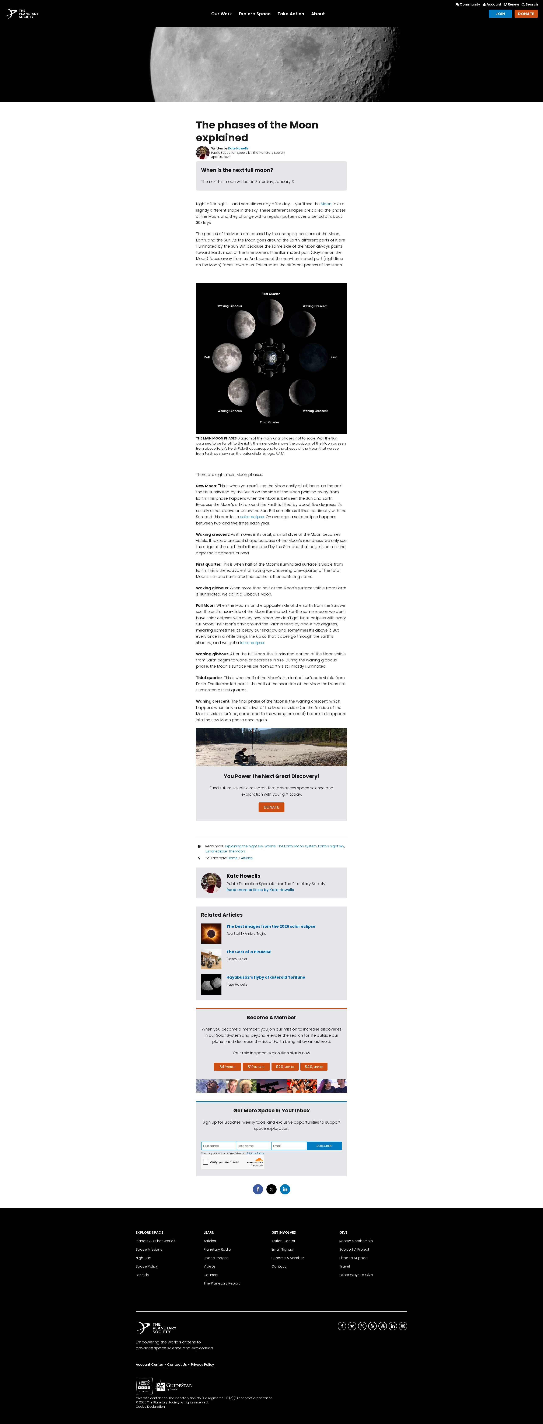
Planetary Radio (217, 1249)
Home (233, 858)
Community (470, 4)
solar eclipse (252, 516)
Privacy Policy (255, 1153)
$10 (256, 1066)
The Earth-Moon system (297, 846)
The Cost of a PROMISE (249, 951)
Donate (526, 13)
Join (500, 13)
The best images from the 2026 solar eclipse (271, 926)
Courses (211, 1274)
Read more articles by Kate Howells (260, 889)
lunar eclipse (252, 642)
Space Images (216, 1257)
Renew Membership (356, 1241)
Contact (279, 1266)
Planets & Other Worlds (155, 1241)
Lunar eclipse (216, 851)
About (318, 14)
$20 (285, 1066)
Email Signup (282, 1249)
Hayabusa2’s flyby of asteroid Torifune (266, 977)
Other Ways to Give (356, 1274)
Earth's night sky (331, 846)
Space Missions (149, 1249)
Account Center (149, 1364)
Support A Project (354, 1249)
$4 (227, 1066)
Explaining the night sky (244, 846)
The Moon (236, 851)
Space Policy (147, 1266)
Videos (210, 1266)
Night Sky (143, 1257)
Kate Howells (243, 875)
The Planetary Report (222, 1283)
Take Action (290, 14)
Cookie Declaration (150, 1406)
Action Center (283, 1241)
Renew (513, 4)
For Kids (142, 1274)
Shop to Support (353, 1257)
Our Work (221, 14)
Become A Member (288, 1257)
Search (532, 4)
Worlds (270, 846)
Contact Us (177, 1364)
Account (494, 4)
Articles (247, 858)
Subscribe (324, 1146)
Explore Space (255, 14)
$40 (314, 1066)
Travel (344, 1266)
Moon (326, 203)
